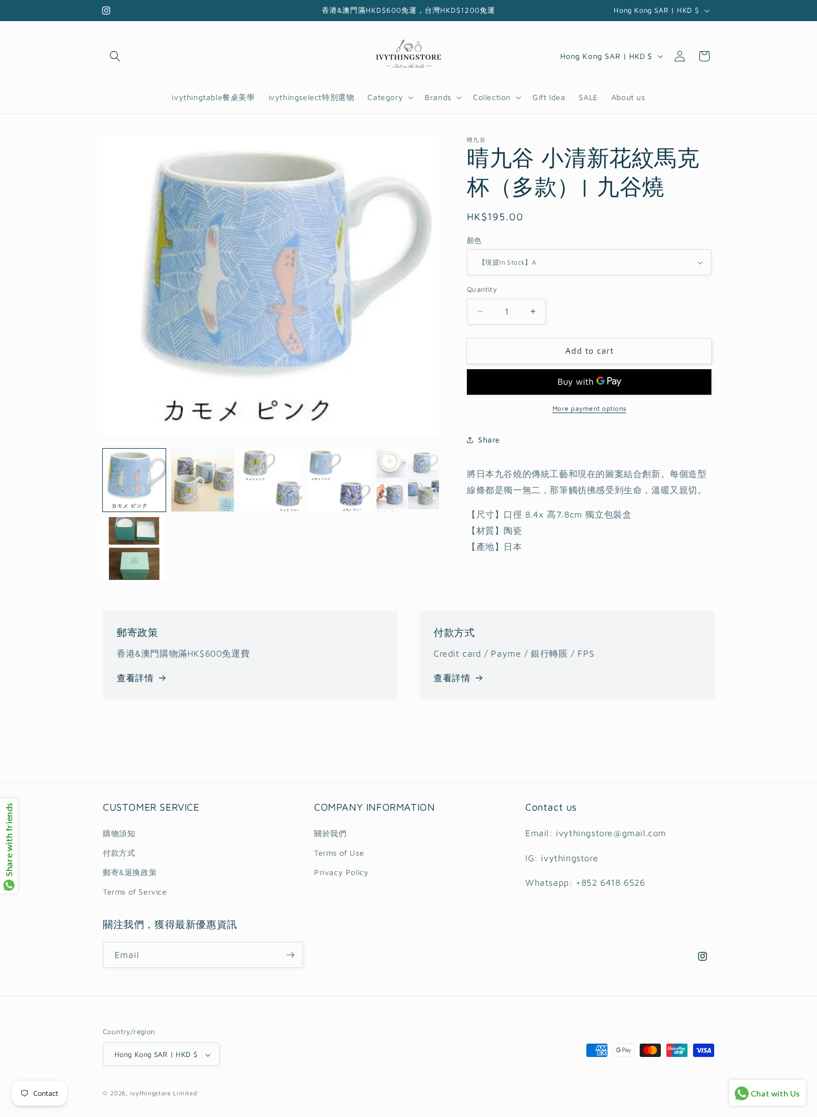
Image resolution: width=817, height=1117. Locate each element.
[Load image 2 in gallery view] (202, 480)
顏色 (474, 240)
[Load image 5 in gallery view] (407, 480)
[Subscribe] (290, 955)
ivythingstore (150, 1093)
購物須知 (119, 832)
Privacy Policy (341, 871)
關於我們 (330, 832)
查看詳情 (135, 678)
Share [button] (489, 439)
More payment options (589, 408)
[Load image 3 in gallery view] (271, 480)
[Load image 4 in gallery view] (339, 480)
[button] (115, 56)
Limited (185, 1093)
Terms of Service (135, 891)
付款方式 (119, 852)
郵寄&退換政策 (130, 871)
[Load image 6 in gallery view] (134, 548)
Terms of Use (339, 852)
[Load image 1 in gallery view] (134, 480)
